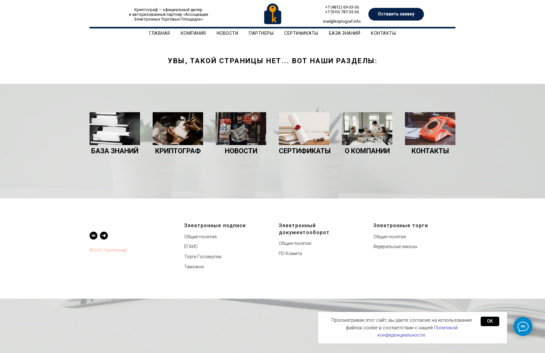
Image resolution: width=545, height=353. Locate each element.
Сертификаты (301, 33)
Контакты (383, 33)
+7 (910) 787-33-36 (342, 11)
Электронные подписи (215, 225)
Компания (193, 33)
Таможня (194, 266)
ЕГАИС (191, 246)
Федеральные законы (395, 246)
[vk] (93, 236)
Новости (227, 33)
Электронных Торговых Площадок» (168, 19)
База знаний (344, 33)
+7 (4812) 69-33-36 (342, 7)
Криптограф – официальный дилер (168, 9)
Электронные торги (400, 225)
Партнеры (261, 33)
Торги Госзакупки (202, 256)
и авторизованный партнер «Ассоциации (168, 14)
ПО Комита (290, 253)
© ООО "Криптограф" (108, 250)
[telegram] (104, 236)
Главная (159, 33)
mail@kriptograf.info (342, 21)
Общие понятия (200, 236)
